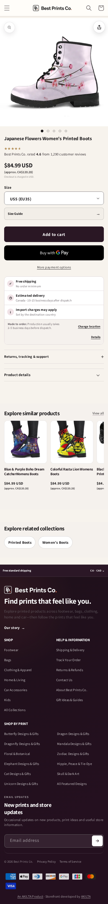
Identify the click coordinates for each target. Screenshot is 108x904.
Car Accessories (15, 690)
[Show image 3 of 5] (54, 131)
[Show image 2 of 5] (48, 131)
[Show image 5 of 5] (66, 131)
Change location (89, 326)
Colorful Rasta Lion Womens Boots (71, 471)
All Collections (14, 710)
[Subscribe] (97, 840)
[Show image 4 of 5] (60, 131)
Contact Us (64, 680)
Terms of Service (70, 861)
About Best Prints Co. (71, 690)
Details (96, 337)
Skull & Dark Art (68, 774)
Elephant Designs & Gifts (21, 764)
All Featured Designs (72, 784)
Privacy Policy (46, 861)
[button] (7, 8)
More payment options (54, 267)
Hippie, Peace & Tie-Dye (74, 764)
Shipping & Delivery (70, 650)
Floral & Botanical (17, 754)
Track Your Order (68, 660)
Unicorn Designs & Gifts (21, 784)
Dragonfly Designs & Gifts (22, 744)
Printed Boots (20, 542)
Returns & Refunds (69, 670)
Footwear (11, 650)
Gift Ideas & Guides (69, 700)
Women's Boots (55, 542)
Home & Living (14, 680)
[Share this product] (99, 27)
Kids (7, 700)
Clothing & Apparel (18, 670)
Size (7, 187)
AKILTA (86, 896)
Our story (14, 627)
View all (98, 414)
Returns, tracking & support (26, 356)
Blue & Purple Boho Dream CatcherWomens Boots (24, 471)
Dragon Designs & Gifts (73, 734)
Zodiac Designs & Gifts (73, 754)
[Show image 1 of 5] (42, 131)
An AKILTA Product (30, 896)
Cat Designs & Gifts (17, 774)
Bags (7, 660)
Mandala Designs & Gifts (74, 744)
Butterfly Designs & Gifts (21, 734)
